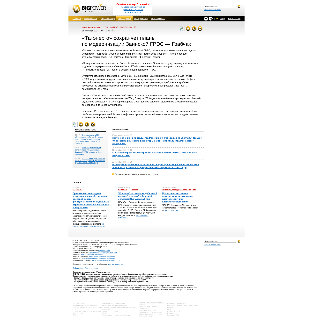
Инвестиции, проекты (91, 27)
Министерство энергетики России (116, 315)
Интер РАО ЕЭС (174, 311)
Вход (222, 18)
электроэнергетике (115, 264)
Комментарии (90, 18)
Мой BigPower (158, 18)
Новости (77, 18)
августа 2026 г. (171, 210)
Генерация (166, 190)
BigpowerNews (104, 250)
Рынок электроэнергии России (114, 305)
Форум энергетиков (110, 311)
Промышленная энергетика (150, 314)
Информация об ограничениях (85, 268)
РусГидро (171, 313)
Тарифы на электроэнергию (150, 312)
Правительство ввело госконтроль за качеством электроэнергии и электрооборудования (177, 197)
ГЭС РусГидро (78, 303)
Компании (122, 190)
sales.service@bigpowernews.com (105, 260)
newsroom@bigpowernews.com (102, 256)
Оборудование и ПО (181, 190)
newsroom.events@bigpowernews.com (99, 258)
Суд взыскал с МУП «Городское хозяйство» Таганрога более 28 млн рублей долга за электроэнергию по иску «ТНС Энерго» (89, 139)
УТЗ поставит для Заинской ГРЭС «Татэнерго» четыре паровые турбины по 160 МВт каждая (90, 160)
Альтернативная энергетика (113, 303)
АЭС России (78, 313)
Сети (194, 190)
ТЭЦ (104, 313)
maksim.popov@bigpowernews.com (103, 252)
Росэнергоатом (145, 316)
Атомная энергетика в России (85, 305)
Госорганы (77, 190)
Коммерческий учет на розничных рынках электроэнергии (133, 9)
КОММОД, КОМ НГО (127, 27)
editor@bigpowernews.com (92, 254)
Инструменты (141, 18)
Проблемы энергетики (176, 303)
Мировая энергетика (147, 310)
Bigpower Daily (108, 18)
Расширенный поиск (212, 10)
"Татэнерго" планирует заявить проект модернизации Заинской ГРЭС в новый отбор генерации (88, 151)
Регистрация (234, 18)
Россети (134, 190)
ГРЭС (169, 309)
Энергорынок (124, 18)
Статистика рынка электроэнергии (87, 311)
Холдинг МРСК (173, 315)
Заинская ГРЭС (112, 27)
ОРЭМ (75, 315)
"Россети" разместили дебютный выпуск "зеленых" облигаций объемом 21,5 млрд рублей (137, 196)
